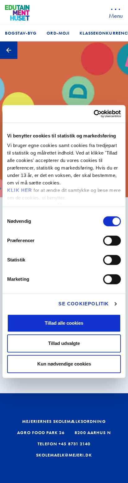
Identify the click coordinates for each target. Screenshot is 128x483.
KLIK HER (19, 190)
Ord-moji (58, 33)
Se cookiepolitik (83, 303)
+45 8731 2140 (74, 444)
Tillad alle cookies (64, 323)
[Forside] (17, 13)
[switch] (112, 241)
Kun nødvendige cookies (64, 363)
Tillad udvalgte (64, 343)
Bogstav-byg (21, 33)
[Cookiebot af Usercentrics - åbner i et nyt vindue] (93, 114)
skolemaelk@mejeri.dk (64, 455)
